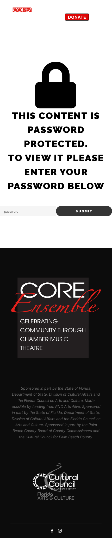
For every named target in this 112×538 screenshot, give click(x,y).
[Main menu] (75, 5)
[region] (56, 481)
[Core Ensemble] (36, 11)
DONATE (77, 17)
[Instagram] (97, 17)
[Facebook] (97, 5)
